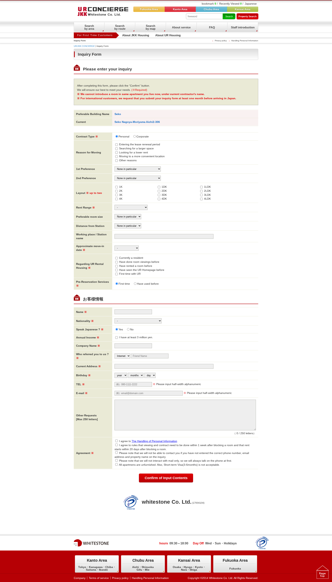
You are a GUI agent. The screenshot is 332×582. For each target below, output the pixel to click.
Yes (121, 329)
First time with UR (130, 273)
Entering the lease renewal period (139, 144)
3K (120, 194)
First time (124, 283)
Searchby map (150, 27)
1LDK (207, 186)
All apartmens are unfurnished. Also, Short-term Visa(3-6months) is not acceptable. (169, 464)
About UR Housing (168, 35)
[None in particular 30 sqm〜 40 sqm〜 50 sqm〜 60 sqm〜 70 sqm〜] (128, 216)
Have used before (148, 283)
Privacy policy (221, 41)
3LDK (207, 194)
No (132, 329)
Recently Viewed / (231, 3)
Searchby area (89, 27)
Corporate (142, 136)
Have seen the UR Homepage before (141, 269)
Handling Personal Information (244, 41)
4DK (164, 198)
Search (229, 16)
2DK (164, 190)
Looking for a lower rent (133, 152)
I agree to (148, 441)
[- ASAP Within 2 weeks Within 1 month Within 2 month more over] (127, 247)
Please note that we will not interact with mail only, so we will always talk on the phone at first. (175, 460)
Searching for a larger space (136, 148)
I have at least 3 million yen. (136, 337)
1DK (164, 186)
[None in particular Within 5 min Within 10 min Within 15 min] (128, 225)
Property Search (247, 16)
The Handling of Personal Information (154, 441)
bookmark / (210, 3)
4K (120, 198)
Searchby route (119, 27)
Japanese (251, 3)
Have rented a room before (135, 265)
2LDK (207, 190)
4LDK (207, 198)
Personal (124, 136)
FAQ (212, 27)
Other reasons (128, 160)
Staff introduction (243, 27)
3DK (164, 194)
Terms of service (99, 578)
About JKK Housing (135, 35)
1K (120, 186)
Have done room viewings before (139, 261)
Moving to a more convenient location (142, 156)
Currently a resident (131, 257)
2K (120, 190)
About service (181, 27)
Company (79, 578)
